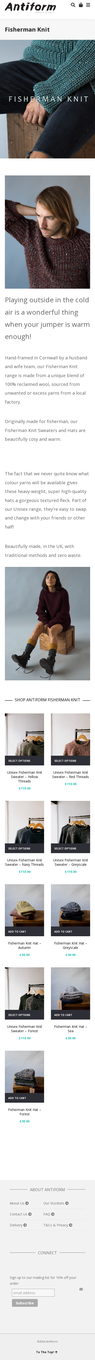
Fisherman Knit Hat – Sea (70, 1028)
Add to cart (17, 931)
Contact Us (19, 1214)
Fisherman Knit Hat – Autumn (24, 945)
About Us (17, 1203)
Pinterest (35, 1265)
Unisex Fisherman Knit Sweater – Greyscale (70, 862)
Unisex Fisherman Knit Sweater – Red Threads (70, 774)
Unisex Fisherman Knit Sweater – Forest (24, 1028)
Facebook (24, 1265)
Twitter (14, 1265)
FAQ (47, 1214)
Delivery (16, 1225)
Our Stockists (54, 1203)
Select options (19, 760)
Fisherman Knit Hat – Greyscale (70, 945)
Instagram (46, 1265)
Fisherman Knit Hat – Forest (24, 1111)
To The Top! (45, 1352)
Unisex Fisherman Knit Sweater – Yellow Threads (24, 776)
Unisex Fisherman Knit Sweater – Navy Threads (24, 862)
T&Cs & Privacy (56, 1225)
